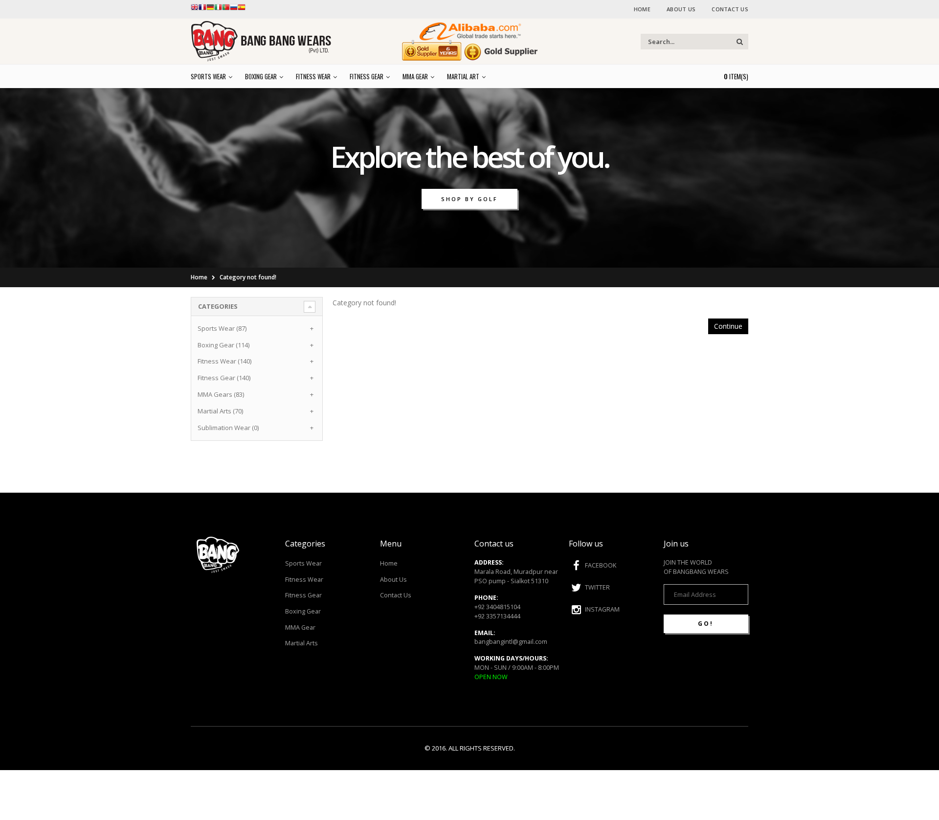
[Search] (739, 41)
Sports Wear (303, 563)
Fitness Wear (304, 579)
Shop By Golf (469, 199)
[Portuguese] (226, 9)
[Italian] (218, 9)
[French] (202, 9)
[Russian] (234, 9)
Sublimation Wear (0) (228, 427)
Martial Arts (301, 643)
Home (642, 9)
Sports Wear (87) (222, 328)
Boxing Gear (303, 611)
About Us (681, 9)
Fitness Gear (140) (224, 377)
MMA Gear (300, 627)
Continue (728, 326)
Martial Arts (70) (220, 411)
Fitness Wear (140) (224, 361)
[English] (195, 9)
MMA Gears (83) (221, 394)
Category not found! (248, 277)
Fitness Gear (303, 595)
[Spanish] (242, 9)
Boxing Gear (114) (223, 345)
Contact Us (730, 9)
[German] (210, 9)
